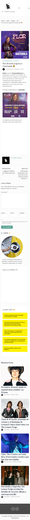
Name (3, 213)
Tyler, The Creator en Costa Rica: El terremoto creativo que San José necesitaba (15, 457)
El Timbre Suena (9, 69)
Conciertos (16, 61)
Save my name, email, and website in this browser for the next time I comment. (14, 222)
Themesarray (15, 518)
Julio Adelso (7, 394)
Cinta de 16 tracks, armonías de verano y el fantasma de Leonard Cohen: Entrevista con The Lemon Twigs (15, 423)
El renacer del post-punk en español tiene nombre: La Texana (13, 390)
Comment (4, 192)
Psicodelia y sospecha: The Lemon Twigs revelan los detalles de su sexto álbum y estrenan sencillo (13, 490)
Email (12, 213)
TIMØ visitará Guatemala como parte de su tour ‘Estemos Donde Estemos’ (23, 174)
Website (22, 213)
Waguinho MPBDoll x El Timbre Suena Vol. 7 (8, 173)
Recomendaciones (7, 61)
